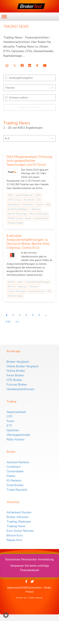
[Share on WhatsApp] (7, 65)
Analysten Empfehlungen (38, 282)
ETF (9, 426)
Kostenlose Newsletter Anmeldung (29, 559)
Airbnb (11, 282)
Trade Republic (17, 490)
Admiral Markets (18, 462)
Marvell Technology (17, 213)
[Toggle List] (52, 88)
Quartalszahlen (41, 218)
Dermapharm (14, 204)
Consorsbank (15, 471)
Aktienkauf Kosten (19, 512)
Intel (48, 204)
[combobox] (26, 88)
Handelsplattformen (20, 389)
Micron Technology (39, 213)
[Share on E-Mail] (44, 65)
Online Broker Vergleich (23, 366)
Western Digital (15, 223)
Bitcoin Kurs (15, 535)
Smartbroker (15, 485)
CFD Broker (14, 380)
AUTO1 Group (14, 199)
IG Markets (14, 480)
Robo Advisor (16, 439)
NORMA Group (15, 218)
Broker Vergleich (18, 362)
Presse (29, 592)
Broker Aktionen (18, 517)
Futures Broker (17, 385)
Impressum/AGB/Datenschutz (24, 587)
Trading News (16, 526)
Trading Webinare (19, 522)
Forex (10, 421)
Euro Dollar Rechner (20, 531)
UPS (49, 291)
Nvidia (28, 218)
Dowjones (28, 204)
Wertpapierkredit (18, 435)
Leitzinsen (35, 209)
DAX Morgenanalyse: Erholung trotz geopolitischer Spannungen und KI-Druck (29, 160)
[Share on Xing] (37, 65)
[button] (6, 615)
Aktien (20, 282)
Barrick (11, 286)
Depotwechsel (16, 412)
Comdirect (13, 467)
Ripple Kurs (14, 540)
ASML (38, 195)
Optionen (13, 430)
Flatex (11, 476)
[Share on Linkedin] (29, 65)
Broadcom (29, 199)
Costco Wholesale (17, 291)
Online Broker (16, 371)
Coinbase (33, 286)
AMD (10, 195)
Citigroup (21, 286)
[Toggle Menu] (4, 16)
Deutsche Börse (36, 291)
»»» (17, 321)
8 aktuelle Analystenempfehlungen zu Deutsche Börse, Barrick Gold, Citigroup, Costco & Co (28, 242)
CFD (9, 416)
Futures (39, 204)
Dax (39, 199)
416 (8, 321)
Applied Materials (24, 195)
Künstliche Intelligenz (18, 209)
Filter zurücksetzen (29, 107)
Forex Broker (15, 375)
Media (47, 587)
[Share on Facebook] (22, 65)
